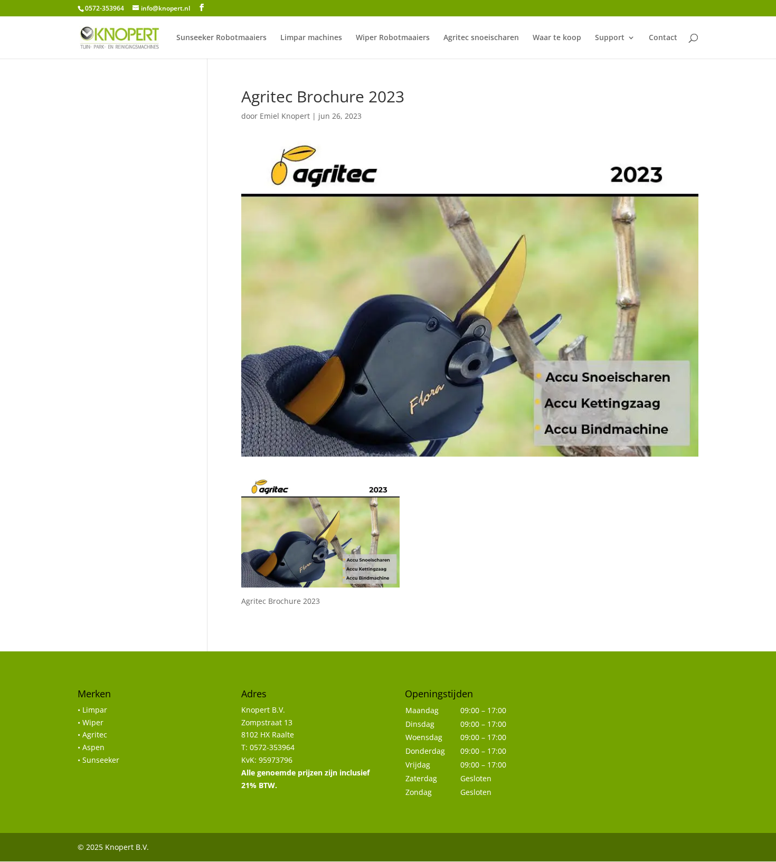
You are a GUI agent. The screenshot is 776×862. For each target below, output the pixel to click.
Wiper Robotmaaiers (393, 38)
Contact (663, 38)
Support (609, 38)
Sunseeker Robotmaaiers (221, 38)
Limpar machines (311, 38)
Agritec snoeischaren (481, 38)
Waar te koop (557, 38)
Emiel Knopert (285, 116)
